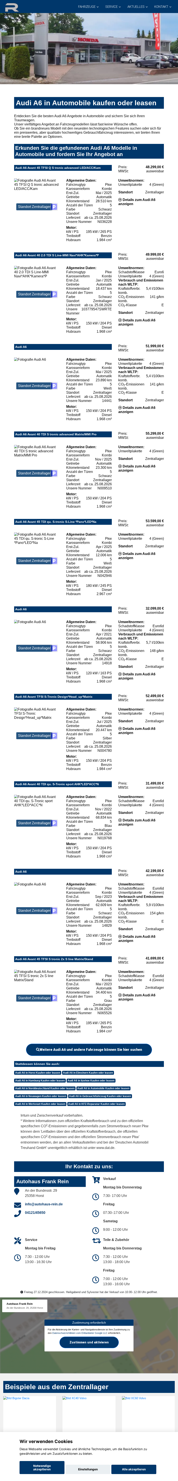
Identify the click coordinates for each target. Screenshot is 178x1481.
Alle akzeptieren (134, 1469)
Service (111, 7)
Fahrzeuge (87, 7)
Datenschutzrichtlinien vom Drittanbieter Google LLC (79, 1333)
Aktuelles (136, 7)
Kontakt (161, 7)
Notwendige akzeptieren (42, 1467)
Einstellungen (88, 1469)
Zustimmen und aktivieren (89, 1342)
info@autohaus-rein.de (44, 1204)
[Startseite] (17, 7)
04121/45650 (35, 1212)
